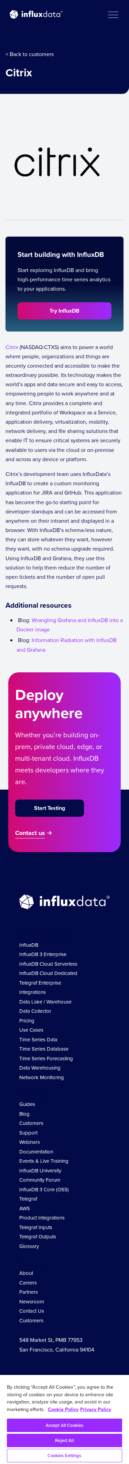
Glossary (29, 1246)
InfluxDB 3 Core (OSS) (44, 1189)
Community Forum (39, 1180)
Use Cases (31, 1030)
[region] (64, 1419)
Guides (27, 1104)
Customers (31, 1123)
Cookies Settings (64, 1455)
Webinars (29, 1142)
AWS (24, 1208)
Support (28, 1133)
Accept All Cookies (64, 1425)
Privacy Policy (95, 1409)
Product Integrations (42, 1218)
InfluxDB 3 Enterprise (42, 954)
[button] (113, 14)
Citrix (12, 347)
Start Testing (49, 808)
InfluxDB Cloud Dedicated (48, 973)
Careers (28, 1283)
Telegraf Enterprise (40, 983)
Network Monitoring (41, 1077)
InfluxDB (28, 945)
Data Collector (35, 1011)
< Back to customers (30, 54)
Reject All (64, 1440)
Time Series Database (43, 1049)
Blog (24, 1114)
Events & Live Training (43, 1161)
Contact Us (31, 1311)
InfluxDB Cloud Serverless (48, 964)
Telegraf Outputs (37, 1236)
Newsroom (31, 1301)
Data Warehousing (40, 1068)
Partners (28, 1292)
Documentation (36, 1152)
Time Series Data (38, 1039)
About (26, 1273)
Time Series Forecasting (46, 1058)
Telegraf (28, 1199)
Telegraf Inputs (35, 1227)
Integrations (32, 992)
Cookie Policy (63, 1409)
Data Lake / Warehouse (45, 1002)
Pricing (26, 1020)
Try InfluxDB (64, 311)
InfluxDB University (40, 1170)
